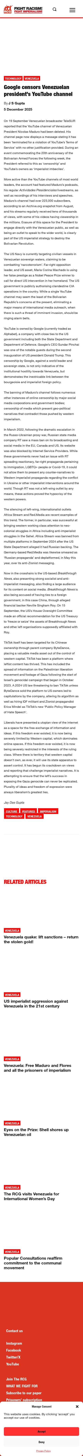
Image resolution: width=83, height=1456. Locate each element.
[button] (77, 1406)
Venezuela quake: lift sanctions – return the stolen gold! (41, 939)
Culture (11, 811)
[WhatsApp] (38, 826)
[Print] (55, 826)
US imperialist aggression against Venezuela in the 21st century (36, 1003)
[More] (73, 826)
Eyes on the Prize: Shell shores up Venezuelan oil (36, 1132)
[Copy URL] (64, 826)
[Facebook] (20, 826)
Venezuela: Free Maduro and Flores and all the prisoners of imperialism (37, 1068)
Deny (42, 1442)
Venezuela (32, 78)
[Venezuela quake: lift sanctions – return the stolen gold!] (41, 907)
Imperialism (48, 811)
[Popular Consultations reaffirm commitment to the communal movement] (41, 1228)
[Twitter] (29, 826)
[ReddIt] (46, 826)
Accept (42, 1431)
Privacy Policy (43, 1450)
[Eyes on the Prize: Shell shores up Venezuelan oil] (41, 1099)
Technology (13, 78)
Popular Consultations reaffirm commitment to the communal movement (33, 1263)
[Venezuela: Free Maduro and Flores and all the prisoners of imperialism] (41, 1035)
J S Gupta (16, 103)
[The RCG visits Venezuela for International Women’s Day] (41, 1163)
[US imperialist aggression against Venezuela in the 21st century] (41, 971)
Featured (28, 811)
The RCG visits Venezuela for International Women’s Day (31, 1196)
